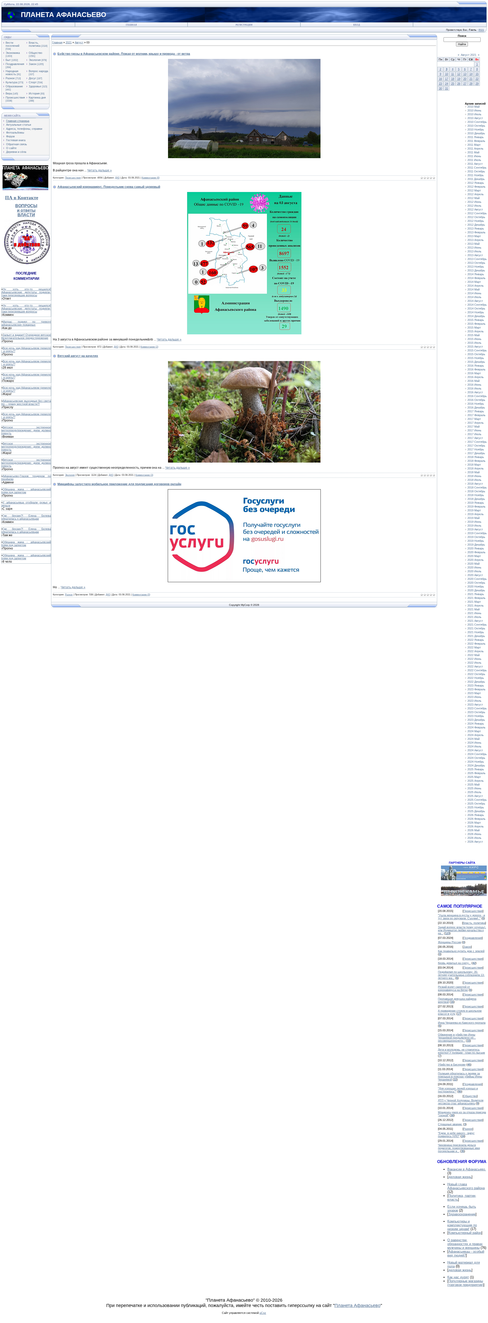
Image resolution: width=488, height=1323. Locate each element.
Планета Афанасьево (357, 1305)
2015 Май (473, 335)
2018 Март (474, 464)
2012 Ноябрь (475, 220)
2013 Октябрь (476, 262)
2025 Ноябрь (475, 807)
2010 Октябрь (476, 125)
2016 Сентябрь (477, 396)
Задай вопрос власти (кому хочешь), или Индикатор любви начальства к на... (462, 930)
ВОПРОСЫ (26, 206)
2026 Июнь (474, 834)
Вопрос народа (38, 71)
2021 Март (474, 601)
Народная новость (12, 73)
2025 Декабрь (476, 811)
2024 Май (473, 738)
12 (458, 73)
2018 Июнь (474, 476)
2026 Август (475, 841)
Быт (8, 59)
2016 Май (473, 380)
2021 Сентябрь (477, 624)
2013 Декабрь (476, 270)
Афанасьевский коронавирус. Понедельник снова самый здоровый (108, 187)
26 (458, 83)
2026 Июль (474, 837)
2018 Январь (475, 457)
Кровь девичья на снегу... (454, 963)
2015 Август (475, 346)
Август (79, 42)
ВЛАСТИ (26, 215)
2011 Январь (475, 137)
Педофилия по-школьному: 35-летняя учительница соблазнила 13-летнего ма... (461, 974)
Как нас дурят (458, 1277)
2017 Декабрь (476, 453)
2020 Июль (474, 571)
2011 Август (475, 163)
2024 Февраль (476, 727)
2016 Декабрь (476, 407)
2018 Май (473, 472)
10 (446, 73)
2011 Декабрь (476, 179)
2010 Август (475, 118)
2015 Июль (474, 342)
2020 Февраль (476, 552)
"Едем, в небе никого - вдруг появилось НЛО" (456, 1135)
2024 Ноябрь (475, 761)
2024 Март (474, 731)
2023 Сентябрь (477, 708)
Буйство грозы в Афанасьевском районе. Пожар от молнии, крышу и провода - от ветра (123, 54)
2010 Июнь (474, 110)
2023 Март (474, 693)
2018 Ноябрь (475, 495)
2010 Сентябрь (477, 121)
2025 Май (473, 784)
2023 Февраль (476, 689)
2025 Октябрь (476, 803)
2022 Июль (474, 662)
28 (470, 83)
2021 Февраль (476, 597)
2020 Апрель (475, 559)
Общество (35, 52)
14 (470, 73)
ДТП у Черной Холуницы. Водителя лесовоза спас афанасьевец (460, 1102)
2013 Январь (475, 228)
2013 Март (474, 236)
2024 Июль (474, 746)
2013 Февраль (476, 232)
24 (446, 83)
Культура (11, 82)
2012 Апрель (475, 194)
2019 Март (474, 510)
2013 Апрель (475, 239)
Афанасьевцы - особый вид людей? (465, 1253)
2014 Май (473, 289)
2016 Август (475, 392)
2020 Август (475, 575)
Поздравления (15, 64)
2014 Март (474, 281)
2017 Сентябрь (477, 441)
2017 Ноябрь (475, 449)
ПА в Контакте (21, 197)
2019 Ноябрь (475, 540)
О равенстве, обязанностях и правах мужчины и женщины (465, 1244)
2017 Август (475, 437)
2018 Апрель (475, 468)
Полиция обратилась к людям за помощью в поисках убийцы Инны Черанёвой (460, 1076)
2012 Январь (475, 182)
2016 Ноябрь (475, 403)
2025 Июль (474, 792)
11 (452, 73)
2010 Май (473, 106)
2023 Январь (475, 685)
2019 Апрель (475, 514)
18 (452, 78)
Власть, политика (34, 44)
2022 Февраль (476, 643)
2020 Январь (475, 548)
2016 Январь (475, 365)
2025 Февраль (476, 773)
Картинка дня (37, 97)
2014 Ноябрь (475, 312)
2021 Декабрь (476, 636)
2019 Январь (475, 502)
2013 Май (473, 243)
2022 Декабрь (476, 681)
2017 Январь (475, 411)
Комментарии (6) (151, 177)
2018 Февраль (476, 460)
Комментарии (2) (149, 347)
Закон (32, 64)
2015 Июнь (474, 338)
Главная (131, 25)
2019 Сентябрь (477, 533)
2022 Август (475, 666)
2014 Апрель (475, 285)
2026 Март (474, 822)
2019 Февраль (476, 506)
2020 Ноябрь (475, 586)
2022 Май (473, 655)
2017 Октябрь (476, 445)
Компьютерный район (464, 1233)
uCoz (263, 1312)
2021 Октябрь (476, 628)
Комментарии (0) (141, 594)
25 (452, 83)
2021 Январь (475, 594)
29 (477, 83)
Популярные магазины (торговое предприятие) (465, 1283)
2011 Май (473, 152)
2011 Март (474, 144)
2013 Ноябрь (475, 266)
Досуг (32, 78)
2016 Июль (474, 388)
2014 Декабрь (476, 316)
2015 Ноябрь (475, 358)
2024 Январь (475, 723)
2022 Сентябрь (477, 670)
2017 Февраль (476, 415)
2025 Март (474, 776)
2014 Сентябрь (477, 304)
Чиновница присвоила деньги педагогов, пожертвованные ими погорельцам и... (459, 1148)
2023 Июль (474, 700)
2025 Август (475, 795)
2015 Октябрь (476, 354)
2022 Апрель (475, 651)
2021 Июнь (474, 613)
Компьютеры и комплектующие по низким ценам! (462, 1225)
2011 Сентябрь (476, 167)
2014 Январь (475, 274)
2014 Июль (474, 297)
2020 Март (474, 556)
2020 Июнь (474, 567)
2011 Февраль (476, 140)
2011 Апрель (475, 148)
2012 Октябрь (476, 217)
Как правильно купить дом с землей (461, 951)
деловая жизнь (459, 1177)
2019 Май (473, 517)
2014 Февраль (476, 278)
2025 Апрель (475, 780)
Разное (10, 78)
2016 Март (474, 373)
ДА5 (117, 177)
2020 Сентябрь (477, 578)
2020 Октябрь (476, 582)
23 (440, 83)
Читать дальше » (99, 170)
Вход (356, 25)
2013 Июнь (474, 247)
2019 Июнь (474, 521)
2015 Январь (475, 319)
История (34, 93)
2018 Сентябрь (477, 487)
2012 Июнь (474, 201)
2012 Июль (474, 205)
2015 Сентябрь (477, 350)
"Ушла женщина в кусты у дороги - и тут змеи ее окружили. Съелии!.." (461, 917)
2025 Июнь (474, 788)
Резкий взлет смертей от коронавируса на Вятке (454, 988)
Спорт (33, 82)
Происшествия (15, 97)
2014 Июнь (474, 293)
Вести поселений (12, 44)
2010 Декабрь (476, 133)
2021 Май (473, 609)
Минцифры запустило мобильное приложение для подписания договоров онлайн (119, 484)
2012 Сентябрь (477, 213)
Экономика (13, 52)
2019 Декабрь (476, 544)
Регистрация (244, 25)
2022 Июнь (474, 658)
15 (477, 73)
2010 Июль (474, 114)
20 (464, 78)
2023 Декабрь (476, 719)
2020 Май (473, 563)
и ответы (26, 210)
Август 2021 (468, 54)
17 (446, 78)
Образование (14, 86)
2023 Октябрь (476, 712)
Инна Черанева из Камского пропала (461, 1022)
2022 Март (474, 647)
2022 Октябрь (476, 674)
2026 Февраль (476, 818)
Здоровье (35, 86)
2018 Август (475, 483)
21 (470, 78)
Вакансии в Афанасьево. (466, 1169)
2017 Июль (474, 434)
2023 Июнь (474, 696)
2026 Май (473, 830)
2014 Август (475, 300)
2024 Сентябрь (477, 754)
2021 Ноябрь (475, 632)
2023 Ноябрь (475, 715)
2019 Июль (474, 525)
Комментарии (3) (144, 475)
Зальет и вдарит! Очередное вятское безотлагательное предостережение (26, 336)
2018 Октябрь (476, 491)
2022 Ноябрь (475, 677)
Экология (35, 59)
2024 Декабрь (476, 765)
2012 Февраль (476, 186)
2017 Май (473, 426)
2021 (69, 42)
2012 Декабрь (476, 224)
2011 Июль (474, 159)
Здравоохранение (462, 1214)
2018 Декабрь (476, 498)
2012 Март (474, 190)
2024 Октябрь (476, 757)
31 (446, 88)
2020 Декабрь (476, 590)
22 (477, 78)
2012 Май (473, 198)
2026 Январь (475, 814)
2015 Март (474, 327)
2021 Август (475, 620)
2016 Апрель (475, 377)
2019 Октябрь (476, 536)
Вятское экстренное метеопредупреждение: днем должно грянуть (26, 430)
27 (464, 83)
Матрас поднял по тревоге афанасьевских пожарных (26, 323)
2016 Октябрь (476, 399)
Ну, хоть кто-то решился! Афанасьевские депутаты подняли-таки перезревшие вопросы (26, 292)
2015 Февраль (476, 323)
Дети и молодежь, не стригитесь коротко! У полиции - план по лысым (461, 1051)
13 (464, 73)
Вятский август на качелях (77, 356)
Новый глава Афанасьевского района (466, 1186)
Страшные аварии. (450, 1124)
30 (440, 88)
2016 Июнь (474, 384)
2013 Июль (474, 251)
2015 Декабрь (476, 361)
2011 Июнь (474, 156)
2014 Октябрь (476, 308)
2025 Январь (475, 769)
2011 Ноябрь (475, 175)
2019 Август (475, 529)
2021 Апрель (475, 605)
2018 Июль (474, 479)
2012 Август (475, 209)
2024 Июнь (474, 742)
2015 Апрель (475, 331)
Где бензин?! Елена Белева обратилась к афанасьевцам (26, 517)
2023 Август (475, 704)
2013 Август (475, 255)
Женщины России (449, 942)
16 (440, 78)
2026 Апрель (475, 826)
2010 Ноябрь (475, 129)
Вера (9, 93)
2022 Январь (475, 639)
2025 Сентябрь (477, 799)
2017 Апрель (475, 422)
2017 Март (474, 418)
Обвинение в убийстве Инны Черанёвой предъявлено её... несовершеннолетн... (457, 1037)
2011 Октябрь (476, 171)
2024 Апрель (475, 735)
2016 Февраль (476, 369)
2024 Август (475, 750)
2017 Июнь (474, 430)
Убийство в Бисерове (452, 1064)
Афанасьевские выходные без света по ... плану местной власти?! (26, 402)
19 (458, 78)
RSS (481, 29)
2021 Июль (474, 616)
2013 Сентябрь (477, 258)
